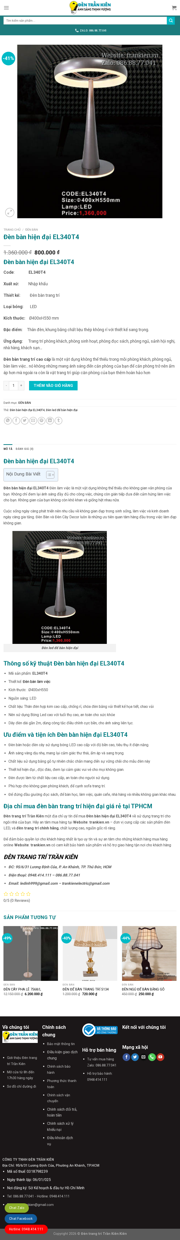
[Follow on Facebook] (126, 1057)
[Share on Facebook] (16, 421)
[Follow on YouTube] (160, 1057)
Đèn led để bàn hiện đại (62, 410)
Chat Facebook (21, 1218)
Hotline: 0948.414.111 (26, 1229)
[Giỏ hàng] (174, 8)
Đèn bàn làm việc (36, 681)
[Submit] (171, 21)
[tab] (8, 449)
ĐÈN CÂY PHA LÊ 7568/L (22, 989)
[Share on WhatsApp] (8, 421)
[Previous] (3, 967)
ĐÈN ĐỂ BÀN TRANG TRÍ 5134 (86, 989)
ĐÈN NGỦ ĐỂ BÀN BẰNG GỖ (143, 989)
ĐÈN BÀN (31, 229)
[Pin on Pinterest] (41, 421)
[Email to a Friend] (33, 421)
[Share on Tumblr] (58, 421)
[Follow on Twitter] (135, 1057)
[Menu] (6, 7)
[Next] (176, 967)
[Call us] (152, 1057)
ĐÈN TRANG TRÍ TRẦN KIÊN (40, 856)
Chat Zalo (16, 1208)
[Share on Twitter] (25, 421)
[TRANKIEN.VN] (90, 8)
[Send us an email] (143, 1057)
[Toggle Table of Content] (48, 475)
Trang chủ (12, 229)
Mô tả (8, 449)
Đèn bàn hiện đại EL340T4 (27, 410)
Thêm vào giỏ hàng (53, 385)
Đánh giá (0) (24, 449)
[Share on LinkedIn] (50, 421)
